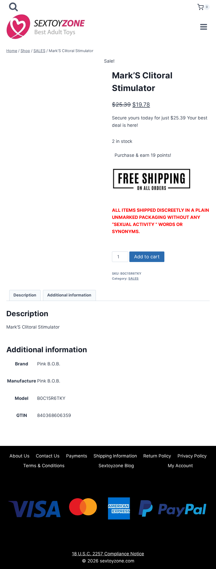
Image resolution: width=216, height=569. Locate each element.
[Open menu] (203, 26)
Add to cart (147, 256)
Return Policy (157, 456)
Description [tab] (24, 295)
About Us (19, 456)
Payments (76, 456)
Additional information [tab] (69, 295)
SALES (133, 278)
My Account (180, 465)
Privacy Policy (192, 456)
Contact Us (48, 456)
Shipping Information (115, 456)
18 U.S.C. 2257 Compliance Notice (108, 553)
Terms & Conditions (44, 465)
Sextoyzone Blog (116, 465)
